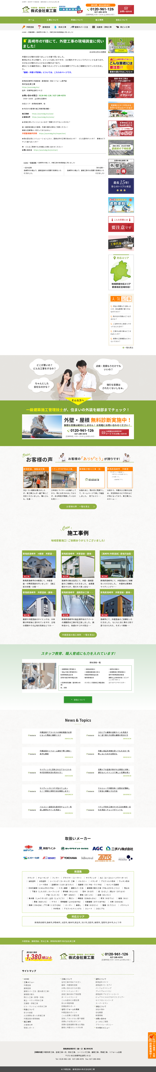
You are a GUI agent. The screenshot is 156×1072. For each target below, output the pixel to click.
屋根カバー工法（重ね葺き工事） (37, 991)
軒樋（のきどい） (92, 905)
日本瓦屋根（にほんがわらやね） (42, 888)
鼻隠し (78, 905)
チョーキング (43, 878)
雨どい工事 (125, 27)
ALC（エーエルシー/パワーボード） (114, 878)
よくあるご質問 (102, 1022)
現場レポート (29, 1028)
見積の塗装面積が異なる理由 (73, 1025)
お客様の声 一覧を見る (78, 506)
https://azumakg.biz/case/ (43, 114)
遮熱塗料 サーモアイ (104, 985)
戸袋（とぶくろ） (53, 895)
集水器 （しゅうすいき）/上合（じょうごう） (47, 898)
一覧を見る (128, 347)
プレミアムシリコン (103, 991)
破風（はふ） (123, 898)
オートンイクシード (69, 997)
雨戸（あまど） (70, 895)
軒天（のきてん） (108, 898)
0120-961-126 (102, 9)
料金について (29, 1010)
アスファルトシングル (73, 908)
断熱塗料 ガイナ (102, 982)
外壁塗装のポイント (69, 1013)
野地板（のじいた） (71, 891)
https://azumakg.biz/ (30, 87)
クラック (30, 878)
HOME (26, 979)
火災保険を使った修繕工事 (34, 1016)
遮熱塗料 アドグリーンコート (107, 994)
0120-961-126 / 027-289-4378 (52, 95)
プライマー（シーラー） (72, 878)
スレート (88, 908)
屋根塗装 (46, 27)
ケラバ (54, 901)
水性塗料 (42, 881)
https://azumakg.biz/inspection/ (52, 133)
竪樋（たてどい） (110, 905)
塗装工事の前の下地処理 (71, 994)
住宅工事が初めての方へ (71, 982)
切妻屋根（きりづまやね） (95, 901)
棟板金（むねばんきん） (87, 898)
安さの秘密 (28, 1013)
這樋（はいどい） (105, 895)
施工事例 (27, 1022)
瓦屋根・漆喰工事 (104, 27)
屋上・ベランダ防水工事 (33, 1000)
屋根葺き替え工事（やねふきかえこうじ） (104, 888)
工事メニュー (29, 982)
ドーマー (68, 905)
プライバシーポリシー (104, 1025)
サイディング (91, 878)
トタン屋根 (63, 888)
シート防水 (43, 884)
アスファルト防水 (108, 881)
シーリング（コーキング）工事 (62, 881)
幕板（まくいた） (87, 895)
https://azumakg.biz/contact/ (46, 150)
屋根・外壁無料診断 (69, 985)
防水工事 (62, 27)
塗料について (101, 979)
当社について (79, 699)
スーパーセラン (102, 1003)
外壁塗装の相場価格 (32, 1019)
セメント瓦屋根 (112, 884)
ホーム (31, 19)
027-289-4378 (100, 12)
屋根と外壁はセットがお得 (72, 1028)
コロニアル (100, 908)
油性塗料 (32, 881)
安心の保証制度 (67, 1003)
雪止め (127, 888)
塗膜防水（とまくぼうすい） (63, 884)
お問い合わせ (101, 1019)
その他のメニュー (103, 1028)
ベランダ (94, 881)
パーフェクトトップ (103, 988)
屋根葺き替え (29, 994)
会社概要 (99, 1013)
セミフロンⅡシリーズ (104, 1000)
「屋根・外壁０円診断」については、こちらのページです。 (47, 72)
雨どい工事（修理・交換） (34, 997)
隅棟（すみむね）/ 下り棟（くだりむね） (45, 905)
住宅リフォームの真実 (70, 1009)
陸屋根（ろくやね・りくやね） (90, 884)
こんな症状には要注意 (70, 1000)
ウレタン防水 (124, 881)
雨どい (71, 898)
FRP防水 (56, 908)
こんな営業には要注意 (70, 1015)
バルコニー (82, 881)
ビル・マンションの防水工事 (35, 1006)
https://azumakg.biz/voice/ (43, 117)
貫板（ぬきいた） (41, 901)
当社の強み (100, 1009)
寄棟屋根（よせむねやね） (71, 901)
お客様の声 (28, 1025)
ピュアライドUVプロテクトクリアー (110, 997)
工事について (67, 979)
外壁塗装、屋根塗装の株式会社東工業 (79, 1069)
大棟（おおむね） (117, 901)
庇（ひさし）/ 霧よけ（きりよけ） (112, 891)
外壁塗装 (30, 27)
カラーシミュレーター (70, 991)
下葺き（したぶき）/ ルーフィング (45, 891)
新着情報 (99, 1015)
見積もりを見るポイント (71, 1022)
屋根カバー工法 (81, 27)
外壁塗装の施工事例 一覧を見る (78, 634)
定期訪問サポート (68, 1006)
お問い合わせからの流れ (71, 988)
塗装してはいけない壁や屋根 (73, 1019)
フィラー (55, 878)
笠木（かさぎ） (88, 891)
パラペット (124, 905)
